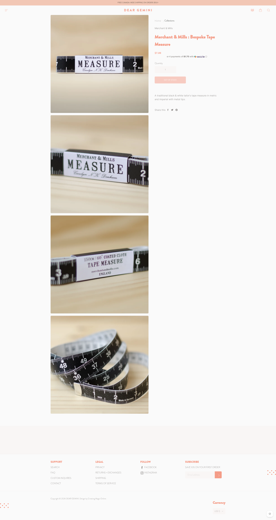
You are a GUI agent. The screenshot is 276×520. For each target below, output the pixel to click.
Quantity (159, 63)
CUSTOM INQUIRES (61, 478)
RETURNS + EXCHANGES (108, 472)
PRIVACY (100, 467)
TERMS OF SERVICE (105, 483)
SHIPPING (100, 478)
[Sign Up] (218, 474)
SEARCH (55, 467)
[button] (187, 56)
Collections (169, 21)
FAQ (53, 472)
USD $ (217, 511)
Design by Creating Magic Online (93, 498)
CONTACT (56, 483)
